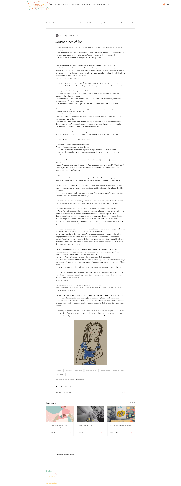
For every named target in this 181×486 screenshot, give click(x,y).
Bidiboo (49, 470)
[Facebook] (134, 483)
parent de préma (105, 370)
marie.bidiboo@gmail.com (54, 474)
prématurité (78, 370)
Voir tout (132, 403)
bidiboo (59, 370)
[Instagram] (128, 483)
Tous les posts (50, 23)
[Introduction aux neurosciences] (121, 414)
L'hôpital (114, 23)
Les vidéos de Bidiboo (86, 23)
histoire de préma (118, 370)
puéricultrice (68, 370)
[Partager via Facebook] (56, 386)
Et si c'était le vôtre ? (86, 425)
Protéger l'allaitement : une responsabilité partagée (58, 426)
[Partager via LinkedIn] (66, 386)
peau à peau (60, 374)
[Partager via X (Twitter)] (61, 386)
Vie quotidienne (80, 379)
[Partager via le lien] (70, 386)
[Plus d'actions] (124, 36)
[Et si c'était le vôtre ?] (90, 414)
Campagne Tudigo (102, 23)
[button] (132, 23)
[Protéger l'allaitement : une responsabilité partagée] (60, 414)
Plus (122, 23)
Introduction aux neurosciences (120, 425)
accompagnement (91, 370)
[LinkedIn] (131, 483)
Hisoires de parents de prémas (67, 23)
